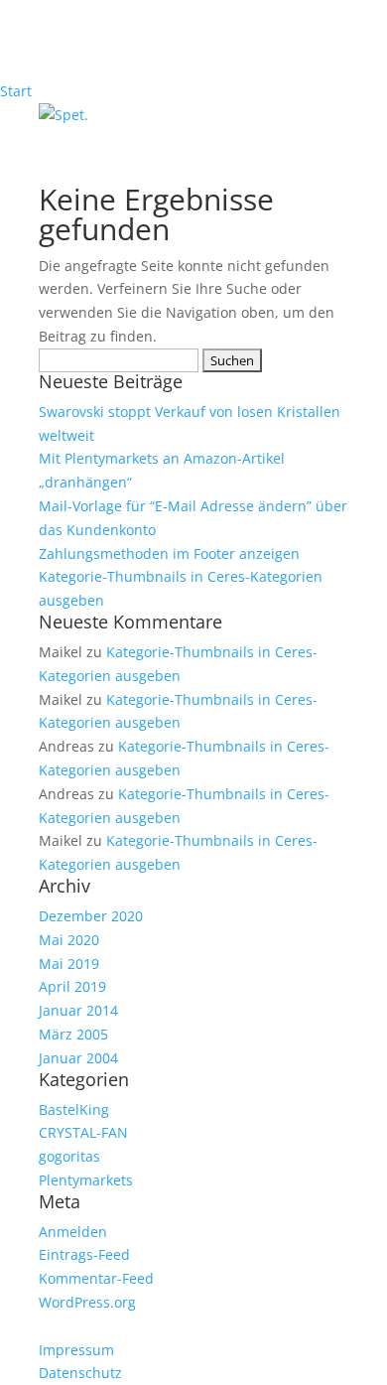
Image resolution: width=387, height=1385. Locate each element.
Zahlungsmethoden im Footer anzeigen (169, 553)
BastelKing (74, 1109)
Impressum (76, 1349)
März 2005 (73, 1034)
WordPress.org (87, 1302)
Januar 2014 (78, 1010)
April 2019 (72, 986)
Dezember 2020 (91, 915)
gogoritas (69, 1156)
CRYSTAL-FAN (83, 1132)
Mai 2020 (69, 939)
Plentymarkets (86, 1180)
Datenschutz (80, 1372)
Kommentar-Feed (96, 1278)
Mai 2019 (69, 963)
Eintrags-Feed (84, 1254)
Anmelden (73, 1231)
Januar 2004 (78, 1057)
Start (16, 90)
